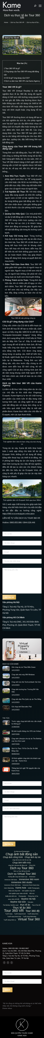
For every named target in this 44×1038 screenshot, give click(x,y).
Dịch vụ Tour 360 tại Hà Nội (22, 871)
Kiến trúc (32, 893)
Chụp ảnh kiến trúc (21, 862)
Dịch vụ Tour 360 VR (12, 38)
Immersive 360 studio (21, 882)
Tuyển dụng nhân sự (10, 920)
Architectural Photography (21, 851)
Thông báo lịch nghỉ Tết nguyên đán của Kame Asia (26, 769)
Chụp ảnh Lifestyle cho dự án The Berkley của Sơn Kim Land (27, 740)
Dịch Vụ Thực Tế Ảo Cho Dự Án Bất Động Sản (25, 750)
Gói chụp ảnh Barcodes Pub (22, 707)
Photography (22, 896)
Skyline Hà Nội (28, 899)
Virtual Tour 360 (29, 919)
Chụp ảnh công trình (13, 857)
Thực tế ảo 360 (22, 908)
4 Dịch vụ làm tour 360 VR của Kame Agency (22, 81)
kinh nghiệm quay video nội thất (18, 893)
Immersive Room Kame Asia (30, 885)
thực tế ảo (25, 905)
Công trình (32, 865)
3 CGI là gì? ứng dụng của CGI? (17, 78)
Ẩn (26, 63)
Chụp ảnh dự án (33, 857)
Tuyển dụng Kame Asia (14, 916)
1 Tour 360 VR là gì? (12, 68)
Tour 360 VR (14, 910)
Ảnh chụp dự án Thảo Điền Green (23, 667)
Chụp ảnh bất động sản (22, 854)
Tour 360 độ (32, 911)
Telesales (30, 902)
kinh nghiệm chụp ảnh (28, 890)
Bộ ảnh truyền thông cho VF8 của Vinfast (26, 731)
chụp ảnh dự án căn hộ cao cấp (21, 860)
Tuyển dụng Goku (33, 914)
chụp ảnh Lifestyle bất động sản (17, 865)
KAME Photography (33, 888)
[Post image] (6, 668)
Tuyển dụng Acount (20, 914)
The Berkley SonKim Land (10, 905)
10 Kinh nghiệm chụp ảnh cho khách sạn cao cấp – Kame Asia (26, 759)
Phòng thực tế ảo (33, 896)
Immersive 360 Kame (11, 879)
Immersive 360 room (29, 879)
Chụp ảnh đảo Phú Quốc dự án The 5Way (26, 699)
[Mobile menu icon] (40, 5)
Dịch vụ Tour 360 (21, 868)
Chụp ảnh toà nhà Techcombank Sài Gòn (26, 682)
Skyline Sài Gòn (18, 902)
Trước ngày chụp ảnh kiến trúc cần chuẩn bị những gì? (26, 722)
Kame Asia (21, 888)
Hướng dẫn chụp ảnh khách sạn (17, 876)
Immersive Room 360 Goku (12, 885)
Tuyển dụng (8, 914)
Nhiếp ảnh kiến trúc (11, 896)
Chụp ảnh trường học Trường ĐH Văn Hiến (25, 690)
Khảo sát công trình (14, 890)
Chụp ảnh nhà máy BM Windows (23, 675)
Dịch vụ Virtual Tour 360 (22, 874)
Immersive (32, 876)
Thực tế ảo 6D (36, 905)
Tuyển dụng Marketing (29, 916)
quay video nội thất (13, 899)
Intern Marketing (9, 888)
